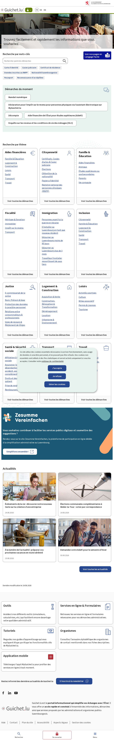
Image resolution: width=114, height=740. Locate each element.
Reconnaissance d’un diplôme (30, 77)
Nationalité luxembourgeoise (44, 72)
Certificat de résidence (50, 67)
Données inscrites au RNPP (16, 72)
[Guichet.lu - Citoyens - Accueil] (12, 10)
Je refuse (57, 376)
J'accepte (57, 368)
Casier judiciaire (29, 67)
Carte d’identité (11, 67)
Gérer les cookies (57, 384)
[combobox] (35, 61)
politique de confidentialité (53, 361)
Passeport (8, 77)
